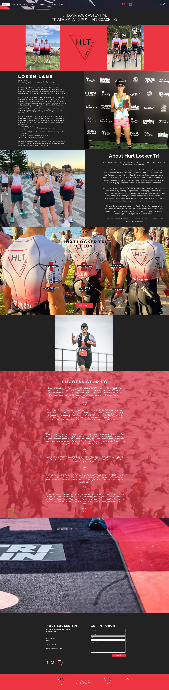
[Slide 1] (75, 368)
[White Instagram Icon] (164, 4)
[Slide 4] (80, 368)
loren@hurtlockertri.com (54, 648)
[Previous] (56, 343)
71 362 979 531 (86, 682)
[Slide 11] (92, 368)
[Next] (111, 343)
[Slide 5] (82, 368)
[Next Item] (140, 48)
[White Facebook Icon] (161, 4)
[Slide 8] (87, 368)
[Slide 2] (77, 368)
